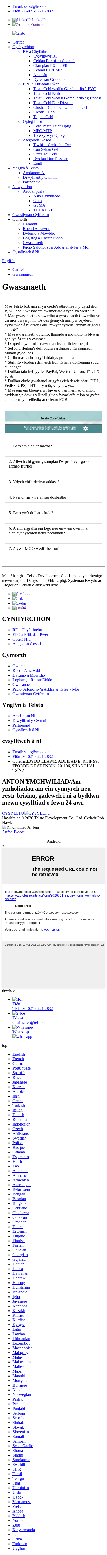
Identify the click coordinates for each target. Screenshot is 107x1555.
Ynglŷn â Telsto (25, 168)
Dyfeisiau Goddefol (49, 79)
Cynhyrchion (23, 47)
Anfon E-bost (13, 832)
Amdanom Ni (34, 172)
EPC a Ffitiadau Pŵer (41, 84)
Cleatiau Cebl (44, 112)
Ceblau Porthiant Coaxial (54, 61)
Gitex (37, 200)
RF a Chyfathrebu (37, 51)
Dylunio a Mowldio (39, 233)
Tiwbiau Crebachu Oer (52, 144)
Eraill (37, 163)
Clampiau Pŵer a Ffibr (52, 65)
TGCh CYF (43, 210)
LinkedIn (39, 20)
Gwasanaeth (33, 242)
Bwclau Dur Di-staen (50, 158)
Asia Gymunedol (47, 196)
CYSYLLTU (13, 813)
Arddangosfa (33, 191)
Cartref (18, 42)
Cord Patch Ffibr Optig (52, 126)
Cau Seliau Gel (45, 149)
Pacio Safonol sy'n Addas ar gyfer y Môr (56, 247)
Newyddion (22, 186)
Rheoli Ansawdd (36, 228)
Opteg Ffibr (32, 121)
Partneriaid (32, 182)
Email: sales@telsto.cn (30, 6)
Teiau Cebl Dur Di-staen (53, 103)
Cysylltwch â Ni (25, 252)
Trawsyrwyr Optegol (50, 135)
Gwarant (30, 224)
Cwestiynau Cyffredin (30, 214)
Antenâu (40, 75)
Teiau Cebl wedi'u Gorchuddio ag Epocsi (67, 98)
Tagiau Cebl (43, 116)
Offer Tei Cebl (45, 154)
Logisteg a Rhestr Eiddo (43, 238)
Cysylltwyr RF (45, 56)
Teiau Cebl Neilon (48, 93)
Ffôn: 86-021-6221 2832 (32, 11)
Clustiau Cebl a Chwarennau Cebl (61, 107)
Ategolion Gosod (37, 140)
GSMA (39, 205)
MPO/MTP (42, 130)
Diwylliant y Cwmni (40, 177)
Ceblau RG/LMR (47, 70)
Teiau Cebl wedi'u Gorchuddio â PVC (64, 89)
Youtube (37, 24)
